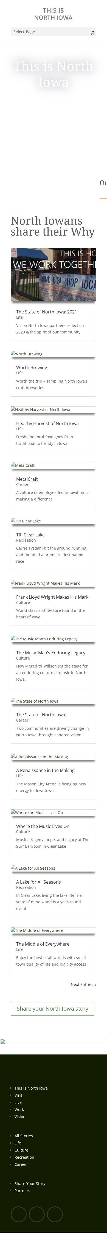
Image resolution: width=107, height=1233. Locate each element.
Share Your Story (30, 1183)
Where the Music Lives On (42, 826)
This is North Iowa (31, 1088)
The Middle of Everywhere (42, 944)
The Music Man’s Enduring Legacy (50, 653)
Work (19, 1109)
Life (19, 317)
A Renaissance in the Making (45, 770)
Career (22, 484)
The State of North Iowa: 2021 (46, 312)
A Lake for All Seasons (38, 882)
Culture (23, 602)
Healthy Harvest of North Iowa (47, 423)
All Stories (24, 1135)
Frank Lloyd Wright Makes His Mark (52, 597)
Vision (20, 1116)
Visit (18, 1095)
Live (18, 1102)
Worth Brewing (31, 367)
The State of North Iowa (40, 715)
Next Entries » (83, 984)
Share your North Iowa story (52, 1008)
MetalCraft (27, 479)
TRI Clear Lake (30, 535)
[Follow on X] (37, 1214)
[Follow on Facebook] (19, 1214)
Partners (22, 1190)
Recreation (26, 540)
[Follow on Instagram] (55, 1214)
